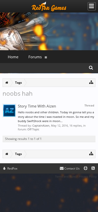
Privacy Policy (88, 176)
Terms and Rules (65, 176)
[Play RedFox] (49, 6)
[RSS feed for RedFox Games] (93, 168)
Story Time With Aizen (37, 106)
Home (13, 56)
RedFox (12, 168)
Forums (35, 56)
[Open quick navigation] (91, 82)
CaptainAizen (41, 125)
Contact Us (72, 168)
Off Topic (33, 129)
